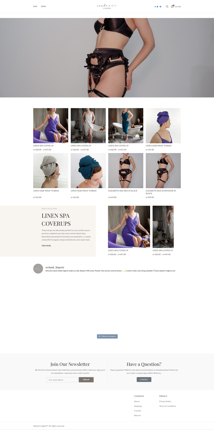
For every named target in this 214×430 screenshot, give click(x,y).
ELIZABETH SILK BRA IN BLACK (122, 190)
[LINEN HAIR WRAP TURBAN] (163, 125)
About (137, 401)
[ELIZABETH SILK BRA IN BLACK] (125, 170)
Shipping (138, 406)
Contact (137, 410)
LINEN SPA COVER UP (43, 145)
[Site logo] (107, 6)
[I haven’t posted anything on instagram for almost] (107, 290)
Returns (137, 415)
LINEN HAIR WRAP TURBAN (159, 145)
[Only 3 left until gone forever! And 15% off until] (57, 318)
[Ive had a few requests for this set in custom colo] (156, 290)
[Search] (167, 6)
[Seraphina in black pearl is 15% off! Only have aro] (156, 318)
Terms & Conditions (167, 406)
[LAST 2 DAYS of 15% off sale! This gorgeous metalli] (107, 318)
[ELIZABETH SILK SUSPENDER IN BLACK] (163, 170)
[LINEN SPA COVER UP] (50, 125)
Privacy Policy (165, 401)
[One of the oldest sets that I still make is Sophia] (57, 290)
